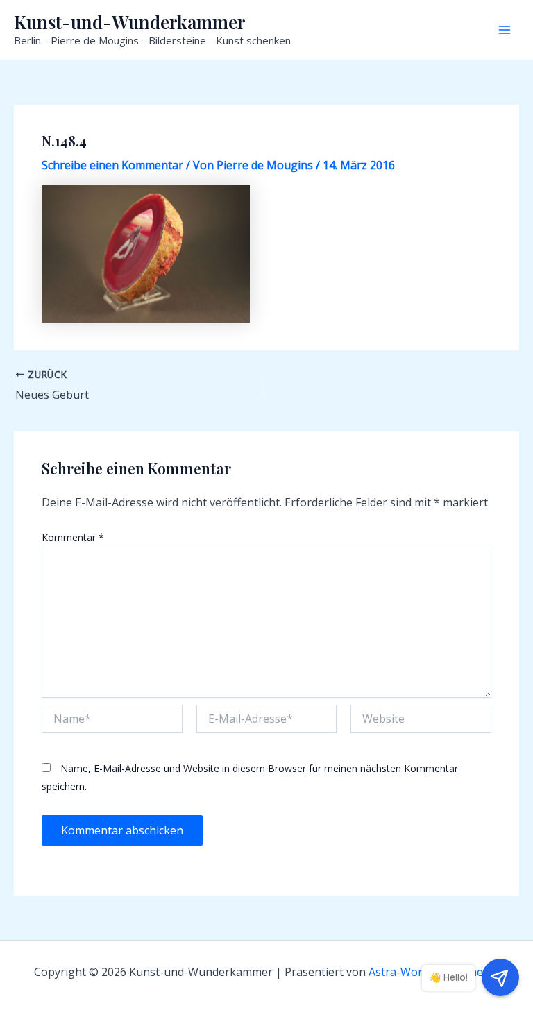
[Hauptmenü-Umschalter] (504, 29)
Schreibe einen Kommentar (112, 165)
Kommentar (73, 537)
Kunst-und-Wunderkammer (130, 22)
